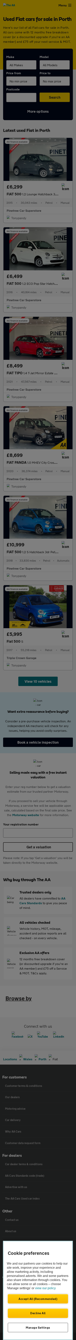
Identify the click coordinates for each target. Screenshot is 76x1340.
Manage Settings (38, 1327)
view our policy (45, 1288)
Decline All (38, 1313)
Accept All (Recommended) (38, 1299)
